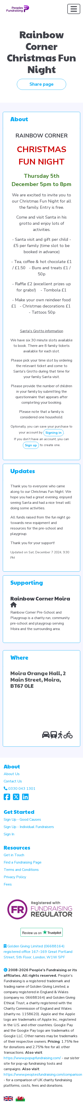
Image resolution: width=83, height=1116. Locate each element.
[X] (16, 798)
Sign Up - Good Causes (22, 819)
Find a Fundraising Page (23, 862)
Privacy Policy (15, 877)
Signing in (53, 432)
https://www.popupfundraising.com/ (32, 1058)
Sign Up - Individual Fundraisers (29, 826)
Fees (8, 884)
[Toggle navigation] (73, 9)
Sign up (31, 445)
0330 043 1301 (22, 788)
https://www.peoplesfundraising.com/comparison (43, 1074)
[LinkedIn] (25, 798)
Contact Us (13, 781)
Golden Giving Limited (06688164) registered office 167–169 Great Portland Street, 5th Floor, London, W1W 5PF (38, 952)
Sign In (9, 834)
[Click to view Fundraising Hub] (13, 604)
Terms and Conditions (21, 869)
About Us (12, 773)
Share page (41, 84)
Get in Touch (14, 855)
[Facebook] (7, 798)
